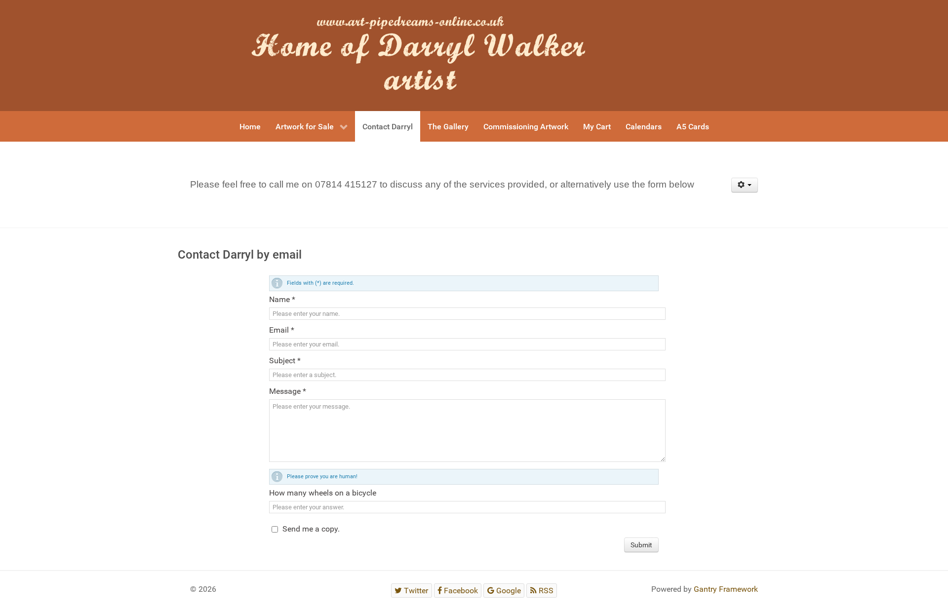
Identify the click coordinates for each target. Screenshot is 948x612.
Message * (287, 391)
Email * (281, 330)
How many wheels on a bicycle (322, 492)
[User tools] (744, 185)
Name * (282, 299)
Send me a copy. (311, 529)
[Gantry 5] (427, 55)
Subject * (285, 360)
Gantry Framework (726, 589)
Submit (641, 545)
